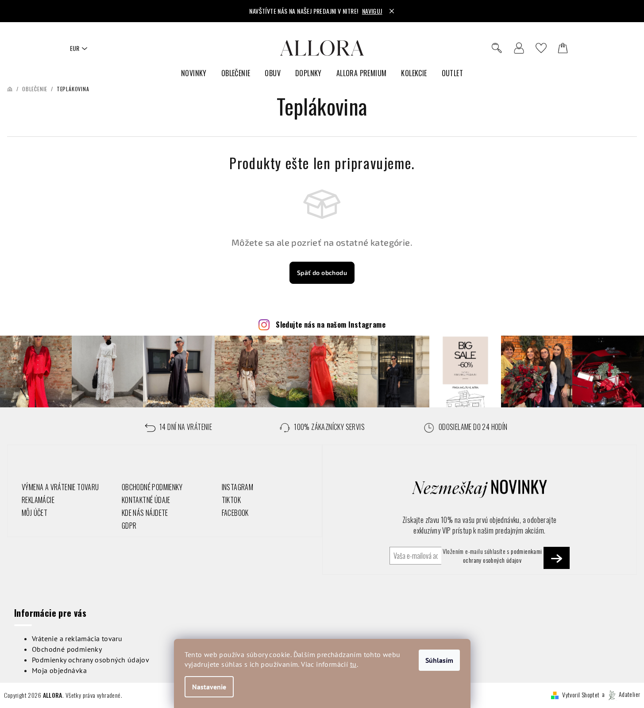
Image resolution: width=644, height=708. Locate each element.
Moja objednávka (59, 670)
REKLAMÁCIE (38, 500)
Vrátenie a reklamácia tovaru (77, 638)
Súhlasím (439, 660)
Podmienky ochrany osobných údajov (90, 659)
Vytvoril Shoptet (580, 694)
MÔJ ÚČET (34, 512)
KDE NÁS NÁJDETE (145, 512)
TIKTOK (231, 500)
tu (353, 664)
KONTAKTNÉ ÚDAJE (146, 500)
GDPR (129, 525)
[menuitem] (194, 73)
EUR (74, 48)
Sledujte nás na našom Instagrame (331, 324)
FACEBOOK (235, 512)
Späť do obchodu (322, 272)
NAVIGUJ (372, 10)
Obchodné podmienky (67, 649)
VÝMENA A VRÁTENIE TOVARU (60, 487)
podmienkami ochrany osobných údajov (502, 555)
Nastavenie (209, 686)
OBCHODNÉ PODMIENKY (152, 487)
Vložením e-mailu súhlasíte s (492, 556)
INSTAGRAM (238, 487)
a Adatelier (621, 694)
